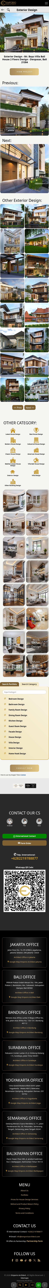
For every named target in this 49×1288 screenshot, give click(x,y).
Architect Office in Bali (24, 992)
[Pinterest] (30, 1261)
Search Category (29, 684)
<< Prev (18, 407)
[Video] (26, 1285)
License (23, 775)
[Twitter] (35, 1261)
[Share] (32, 1285)
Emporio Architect (18, 1275)
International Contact (25, 836)
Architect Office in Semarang (24, 1134)
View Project (24, 72)
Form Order (24, 843)
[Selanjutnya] (44, 1285)
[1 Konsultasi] (38, 1285)
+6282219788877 (24, 858)
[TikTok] (26, 1261)
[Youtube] (21, 1261)
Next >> (30, 407)
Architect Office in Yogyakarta (24, 1098)
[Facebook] (12, 1261)
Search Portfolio (9, 684)
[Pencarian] (20, 1285)
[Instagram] (17, 1261)
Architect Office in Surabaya (24, 1060)
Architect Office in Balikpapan (24, 1166)
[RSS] (39, 1261)
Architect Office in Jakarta (24, 957)
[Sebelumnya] (13, 1285)
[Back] (3, 9)
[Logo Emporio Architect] (8, 3)
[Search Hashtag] (8, 9)
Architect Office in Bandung (24, 1028)
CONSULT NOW (24, 768)
